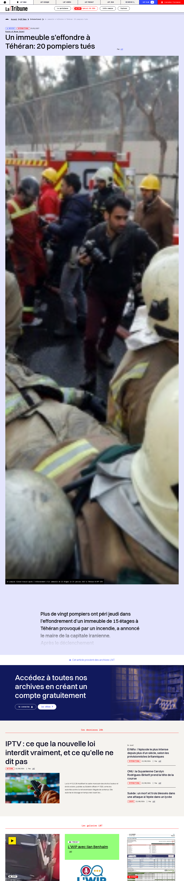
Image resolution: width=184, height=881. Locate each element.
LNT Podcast (89, 2)
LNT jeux (110, 2)
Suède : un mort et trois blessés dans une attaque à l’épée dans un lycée (151, 795)
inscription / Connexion (172, 2)
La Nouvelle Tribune (16, 8)
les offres (45, 707)
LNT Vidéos (67, 2)
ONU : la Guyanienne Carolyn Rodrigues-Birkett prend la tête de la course (150, 775)
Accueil (14, 19)
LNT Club (146, 2)
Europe (131, 801)
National (10, 769)
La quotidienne (62, 8)
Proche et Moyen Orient (14, 32)
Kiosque (134, 877)
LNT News (23, 2)
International (35, 19)
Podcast (75, 842)
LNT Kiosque (44, 2)
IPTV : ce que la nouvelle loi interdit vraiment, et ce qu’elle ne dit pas (59, 752)
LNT (121, 49)
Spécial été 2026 (86, 8)
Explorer (124, 8)
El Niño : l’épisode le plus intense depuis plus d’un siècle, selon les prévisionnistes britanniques (148, 753)
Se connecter (24, 707)
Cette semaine (108, 8)
